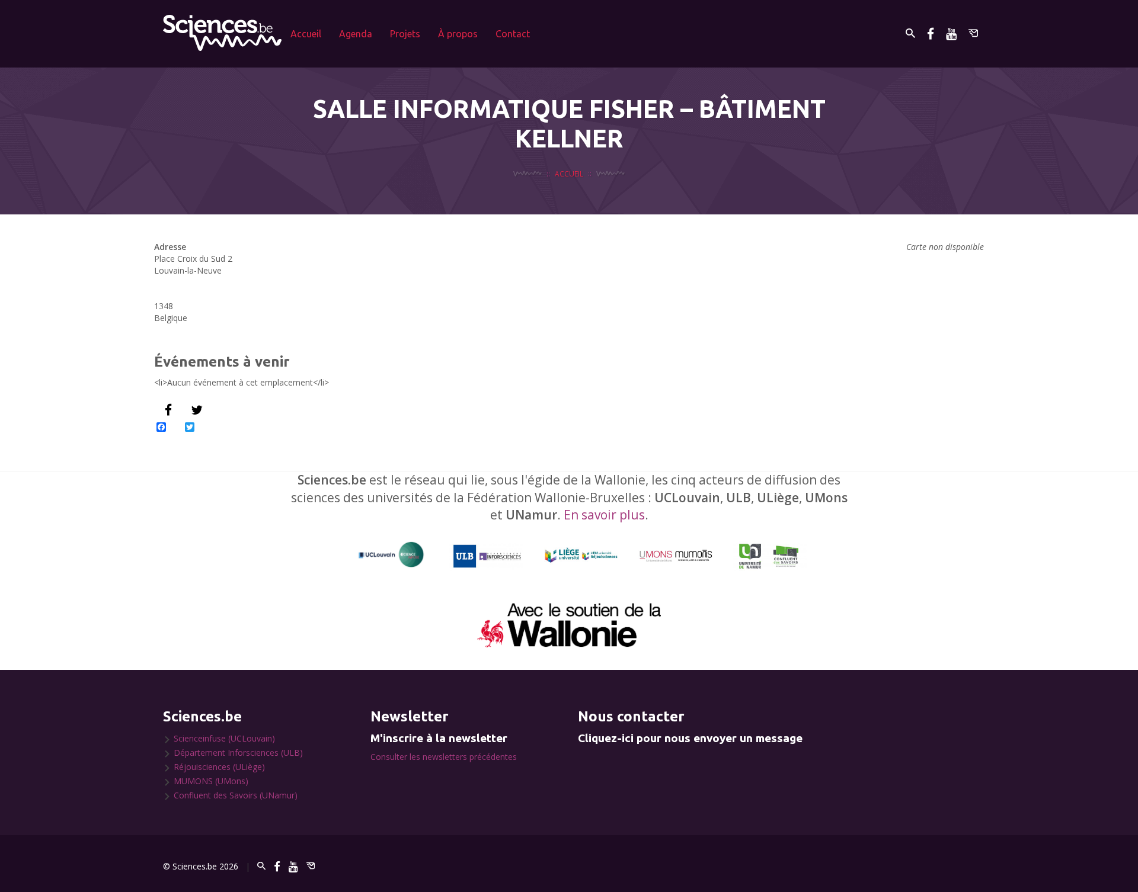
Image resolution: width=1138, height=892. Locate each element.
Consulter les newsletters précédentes (443, 756)
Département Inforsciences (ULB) (238, 752)
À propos (458, 33)
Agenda (355, 33)
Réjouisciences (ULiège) (219, 766)
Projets (405, 33)
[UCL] (391, 554)
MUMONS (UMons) (211, 781)
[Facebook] (930, 33)
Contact (513, 33)
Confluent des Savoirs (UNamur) (236, 795)
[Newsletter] (973, 33)
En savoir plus (604, 514)
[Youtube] (951, 33)
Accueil (305, 33)
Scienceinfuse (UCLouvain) (224, 738)
